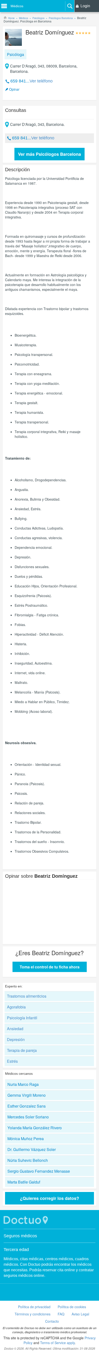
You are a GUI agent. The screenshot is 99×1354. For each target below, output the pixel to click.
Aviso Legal (80, 1314)
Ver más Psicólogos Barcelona (49, 154)
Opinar (14, 89)
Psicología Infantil (22, 1018)
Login (85, 6)
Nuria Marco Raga (23, 1084)
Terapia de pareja (22, 1050)
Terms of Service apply (57, 1342)
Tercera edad (16, 1249)
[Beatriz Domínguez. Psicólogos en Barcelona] (13, 38)
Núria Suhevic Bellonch (27, 1160)
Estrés (12, 1061)
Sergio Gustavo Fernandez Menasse (38, 1171)
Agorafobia (16, 1007)
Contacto (52, 1321)
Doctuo (26, 1220)
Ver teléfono (41, 81)
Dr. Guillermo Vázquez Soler (31, 1149)
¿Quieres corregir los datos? (49, 1198)
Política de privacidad (34, 1306)
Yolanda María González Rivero (34, 1127)
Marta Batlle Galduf (23, 1182)
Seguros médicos (20, 1235)
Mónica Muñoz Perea (25, 1138)
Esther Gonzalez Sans (26, 1106)
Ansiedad (15, 1028)
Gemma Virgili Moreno (26, 1095)
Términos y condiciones (32, 1314)
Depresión (16, 1039)
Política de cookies (72, 1306)
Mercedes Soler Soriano (28, 1117)
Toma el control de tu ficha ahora (50, 967)
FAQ (61, 1314)
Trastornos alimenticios (26, 996)
